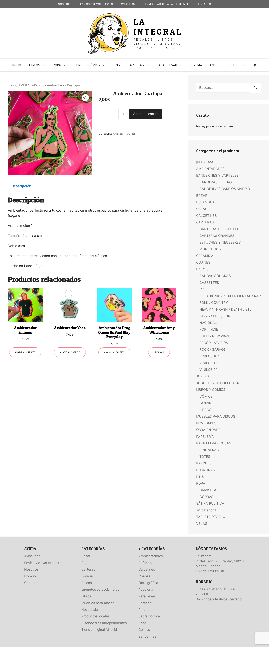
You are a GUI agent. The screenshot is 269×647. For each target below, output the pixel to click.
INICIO (16, 65)
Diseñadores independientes (104, 623)
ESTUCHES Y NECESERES (220, 242)
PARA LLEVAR (167, 65)
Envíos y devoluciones (41, 563)
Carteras (88, 569)
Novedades (90, 610)
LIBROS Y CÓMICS (87, 65)
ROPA (57, 65)
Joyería (87, 576)
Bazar (85, 556)
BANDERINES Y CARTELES (217, 175)
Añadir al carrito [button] (25, 352)
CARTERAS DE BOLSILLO (219, 229)
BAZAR (201, 195)
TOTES (204, 457)
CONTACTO (204, 4)
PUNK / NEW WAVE (214, 336)
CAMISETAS (209, 490)
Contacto (31, 583)
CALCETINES (206, 216)
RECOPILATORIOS (213, 343)
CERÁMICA (204, 256)
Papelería (145, 589)
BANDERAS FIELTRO (215, 182)
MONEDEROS (210, 249)
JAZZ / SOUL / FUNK (216, 316)
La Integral (157, 27)
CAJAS (201, 209)
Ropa (142, 623)
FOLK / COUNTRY (213, 303)
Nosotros (31, 569)
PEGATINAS (205, 470)
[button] (85, 97)
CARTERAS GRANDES (216, 236)
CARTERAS (136, 65)
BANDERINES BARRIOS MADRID (224, 189)
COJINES (216, 65)
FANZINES (207, 403)
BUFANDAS (205, 202)
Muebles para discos (97, 603)
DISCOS (34, 65)
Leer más (159, 352)
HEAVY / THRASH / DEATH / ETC (225, 309)
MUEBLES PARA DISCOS (215, 416)
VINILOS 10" (209, 356)
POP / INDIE (208, 329)
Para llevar (146, 596)
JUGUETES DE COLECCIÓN (218, 383)
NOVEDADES (206, 423)
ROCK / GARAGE (212, 349)
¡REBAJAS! (204, 162)
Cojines (144, 630)
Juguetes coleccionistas (100, 589)
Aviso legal (32, 556)
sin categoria (206, 510)
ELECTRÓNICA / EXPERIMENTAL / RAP (230, 296)
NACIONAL (208, 323)
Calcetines (146, 569)
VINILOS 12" (209, 363)
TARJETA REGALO (210, 517)
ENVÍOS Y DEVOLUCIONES (96, 4)
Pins (141, 610)
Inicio (12, 85)
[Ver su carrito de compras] (255, 65)
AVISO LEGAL (129, 4)
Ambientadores (150, 556)
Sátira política (149, 616)
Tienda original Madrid (99, 630)
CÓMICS (206, 396)
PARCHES (204, 463)
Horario (30, 576)
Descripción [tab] (21, 186)
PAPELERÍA (205, 436)
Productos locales (95, 616)
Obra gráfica (148, 583)
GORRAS (206, 497)
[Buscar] (255, 88)
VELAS (201, 524)
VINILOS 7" (208, 370)
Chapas (144, 576)
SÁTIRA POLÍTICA (210, 503)
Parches (144, 603)
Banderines (147, 636)
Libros (86, 596)
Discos (86, 583)
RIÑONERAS (209, 450)
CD (201, 289)
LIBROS (205, 410)
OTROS (235, 65)
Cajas (85, 563)
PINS (116, 65)
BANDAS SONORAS (215, 276)
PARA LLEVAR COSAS (213, 443)
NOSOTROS (65, 4)
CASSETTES (209, 283)
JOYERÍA (196, 65)
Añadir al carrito (145, 114)
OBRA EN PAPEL (209, 430)
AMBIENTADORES (31, 85)
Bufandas (146, 563)
